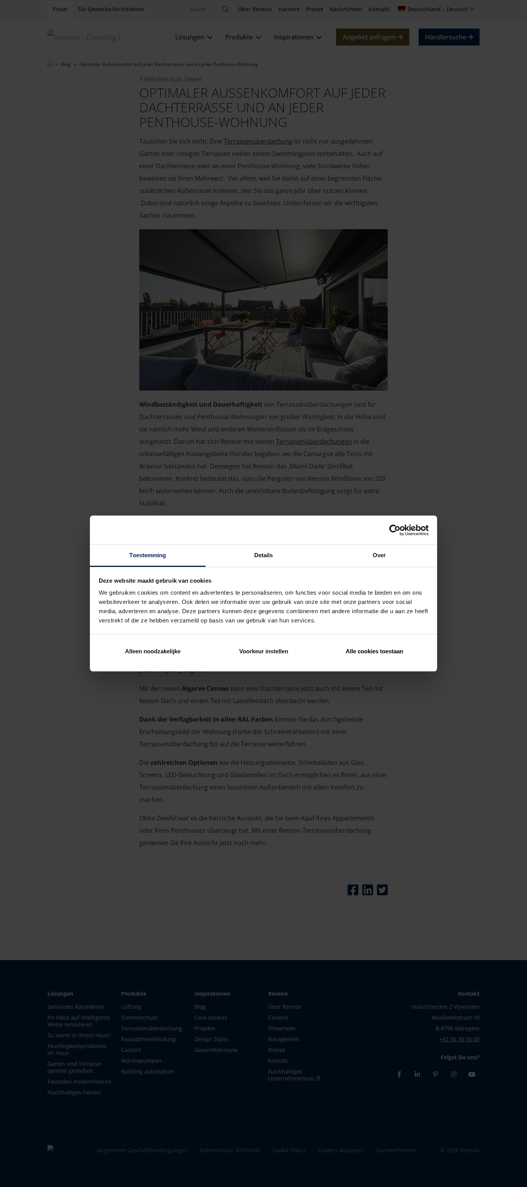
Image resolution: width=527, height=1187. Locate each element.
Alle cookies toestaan (374, 651)
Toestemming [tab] (147, 555)
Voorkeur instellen (263, 651)
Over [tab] (379, 555)
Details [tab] (263, 555)
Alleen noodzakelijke (153, 651)
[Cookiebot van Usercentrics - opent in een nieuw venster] (395, 530)
